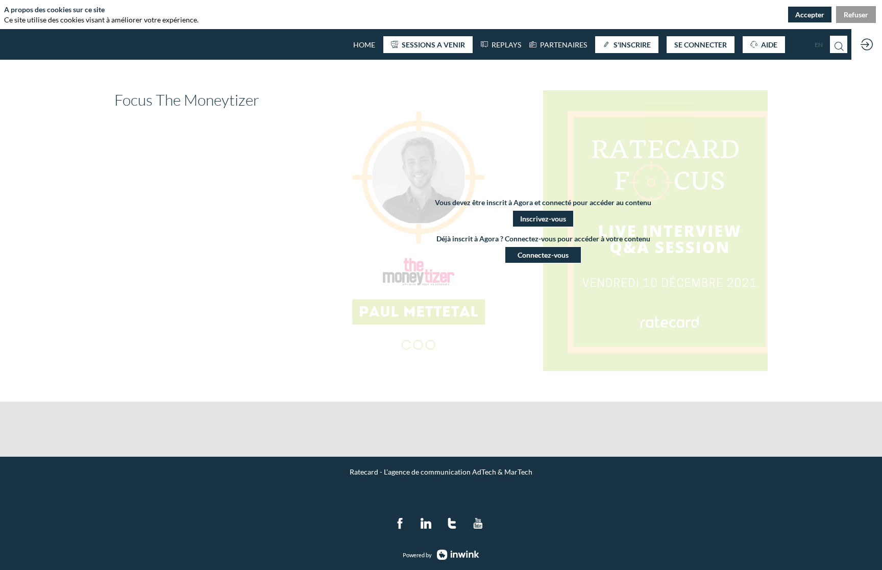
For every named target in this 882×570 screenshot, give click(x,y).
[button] (428, 44)
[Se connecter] (866, 44)
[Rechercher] (838, 44)
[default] (364, 44)
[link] (558, 44)
